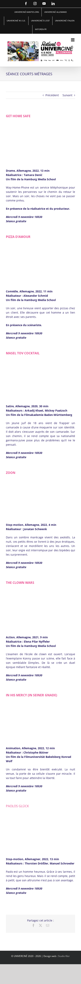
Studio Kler (64, 956)
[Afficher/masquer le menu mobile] (73, 40)
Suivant (67, 95)
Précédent (52, 95)
